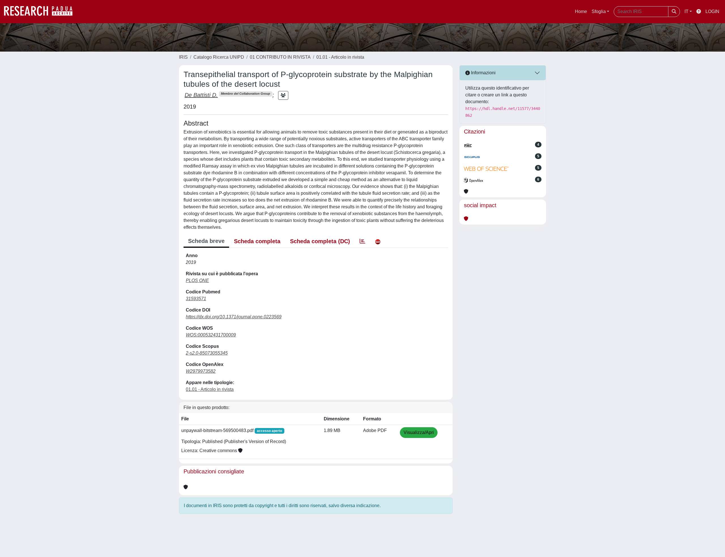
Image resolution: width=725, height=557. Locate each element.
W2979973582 (201, 371)
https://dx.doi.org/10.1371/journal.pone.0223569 (234, 316)
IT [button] (686, 11)
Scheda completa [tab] (257, 241)
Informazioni (483, 72)
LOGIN (712, 11)
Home (581, 11)
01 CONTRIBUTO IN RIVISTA (280, 57)
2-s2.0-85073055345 (207, 353)
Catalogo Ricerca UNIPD (218, 57)
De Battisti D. (201, 95)
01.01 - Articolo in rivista (340, 57)
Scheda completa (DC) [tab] (320, 241)
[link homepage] (41, 11)
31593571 (196, 298)
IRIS (183, 57)
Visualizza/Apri (419, 432)
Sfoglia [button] (599, 11)
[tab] (362, 241)
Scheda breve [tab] (206, 241)
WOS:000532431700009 (211, 334)
